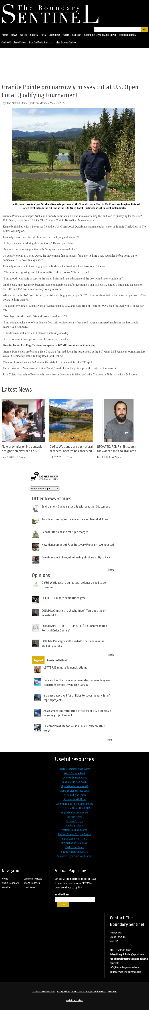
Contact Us (112, 991)
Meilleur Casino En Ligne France (74, 834)
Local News (29, 887)
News (14, 35)
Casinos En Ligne (74, 821)
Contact (76, 35)
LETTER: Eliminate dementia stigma (64, 598)
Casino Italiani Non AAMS (74, 851)
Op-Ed (23, 35)
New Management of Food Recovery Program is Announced (78, 544)
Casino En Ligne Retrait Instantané (74, 803)
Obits (66, 35)
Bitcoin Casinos (127, 35)
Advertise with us (98, 991)
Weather (6, 887)
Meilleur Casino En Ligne (74, 830)
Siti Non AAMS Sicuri (74, 799)
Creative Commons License (43, 991)
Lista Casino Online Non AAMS (75, 808)
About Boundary (10, 883)
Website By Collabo (74, 1000)
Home (4, 35)
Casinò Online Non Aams (74, 777)
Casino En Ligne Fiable (13, 42)
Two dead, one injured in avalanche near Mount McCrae (75, 519)
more (111, 569)
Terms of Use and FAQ (80, 991)
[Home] (52, 12)
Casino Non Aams (74, 847)
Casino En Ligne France (74, 795)
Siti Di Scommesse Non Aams (74, 768)
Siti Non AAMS (74, 816)
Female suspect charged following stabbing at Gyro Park (76, 557)
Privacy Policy (63, 991)
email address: (62, 894)
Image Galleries (32, 883)
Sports (34, 35)
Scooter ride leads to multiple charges (65, 532)
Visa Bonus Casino (66, 42)
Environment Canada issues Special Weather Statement (76, 506)
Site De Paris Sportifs (41, 42)
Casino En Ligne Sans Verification (74, 856)
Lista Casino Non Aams (74, 838)
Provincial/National (57, 660)
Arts (43, 35)
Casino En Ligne (74, 825)
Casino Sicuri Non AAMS (74, 782)
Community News (33, 878)
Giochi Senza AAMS (74, 773)
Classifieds (55, 35)
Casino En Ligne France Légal (100, 35)
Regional (38, 660)
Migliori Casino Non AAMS (74, 786)
